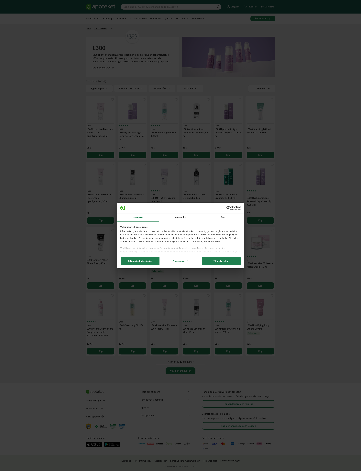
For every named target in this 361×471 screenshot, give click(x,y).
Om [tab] (222, 217)
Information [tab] (180, 217)
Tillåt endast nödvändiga (140, 261)
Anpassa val (179, 261)
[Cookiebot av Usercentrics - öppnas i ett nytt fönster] (228, 208)
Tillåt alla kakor (221, 261)
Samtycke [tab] (138, 217)
